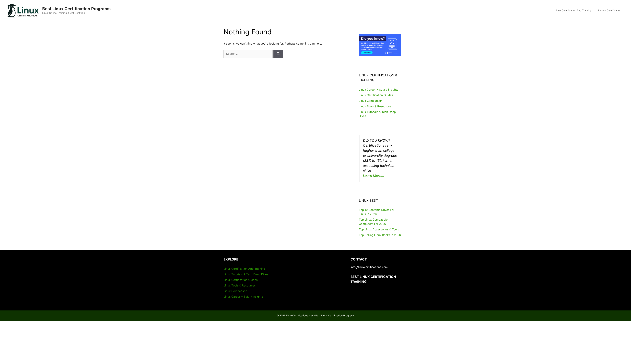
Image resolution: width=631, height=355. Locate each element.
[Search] (278, 54)
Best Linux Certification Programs (76, 8)
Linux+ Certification (609, 10)
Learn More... (373, 176)
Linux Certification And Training (573, 10)
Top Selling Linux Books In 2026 (380, 235)
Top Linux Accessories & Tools (379, 229)
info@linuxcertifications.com (369, 267)
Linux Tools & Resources (375, 106)
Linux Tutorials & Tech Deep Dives (245, 274)
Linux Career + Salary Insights (378, 89)
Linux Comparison (371, 100)
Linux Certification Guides (376, 95)
